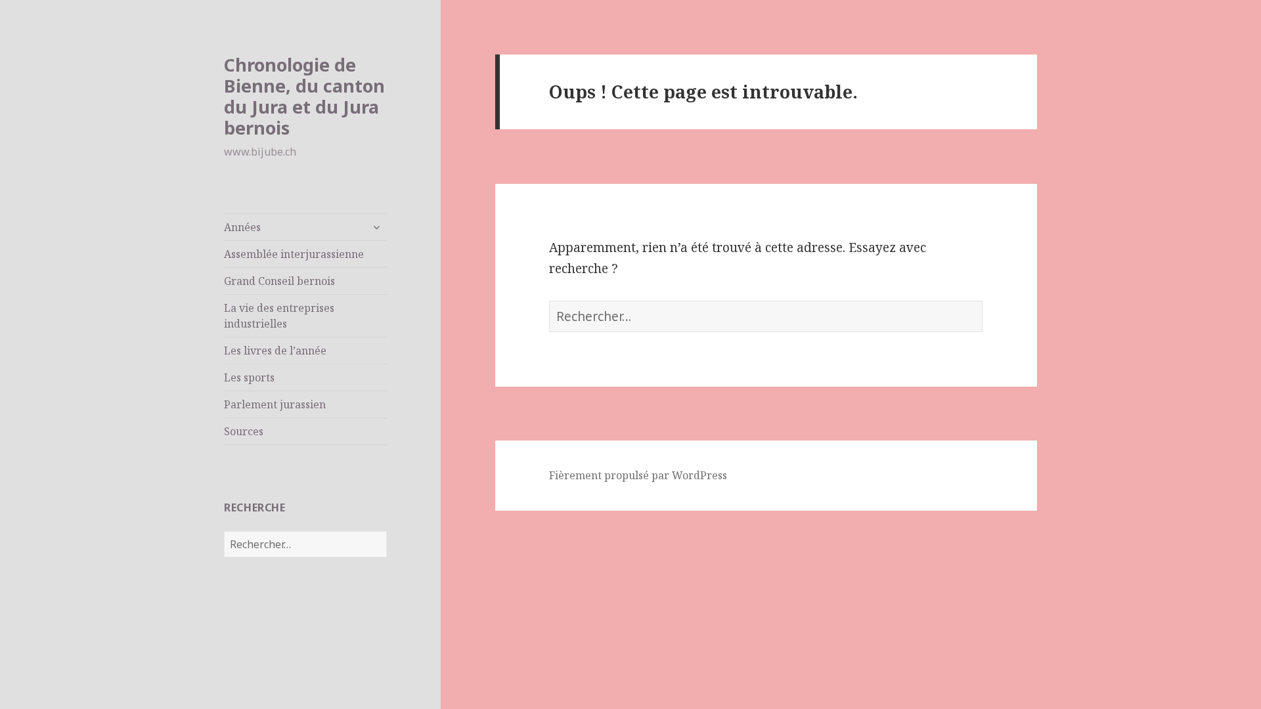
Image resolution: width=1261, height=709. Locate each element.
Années (242, 227)
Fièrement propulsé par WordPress (638, 475)
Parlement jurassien (275, 404)
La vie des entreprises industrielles (279, 316)
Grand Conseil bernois (279, 281)
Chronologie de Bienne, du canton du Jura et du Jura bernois (304, 96)
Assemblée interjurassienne (294, 254)
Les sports (249, 377)
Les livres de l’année (275, 350)
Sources (243, 431)
